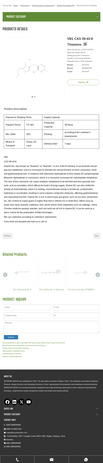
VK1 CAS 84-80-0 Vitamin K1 (51, 290)
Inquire (81, 82)
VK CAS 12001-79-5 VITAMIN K (81, 290)
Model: (70, 65)
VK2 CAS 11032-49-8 (22, 290)
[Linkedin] (14, 402)
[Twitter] (21, 402)
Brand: (70, 68)
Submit (11, 337)
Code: (70, 71)
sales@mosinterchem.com (16, 433)
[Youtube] (28, 402)
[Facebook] (7, 402)
